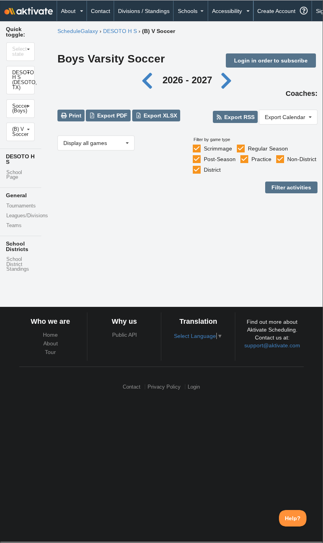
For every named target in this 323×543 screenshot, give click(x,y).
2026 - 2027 (187, 80)
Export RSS (239, 117)
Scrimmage (218, 148)
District (212, 170)
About (50, 343)
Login (194, 386)
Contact (100, 11)
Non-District (301, 159)
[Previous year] (149, 80)
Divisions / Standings (144, 11)
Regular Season (268, 148)
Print (74, 115)
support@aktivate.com (272, 345)
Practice (261, 159)
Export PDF (111, 115)
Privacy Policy (164, 386)
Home (50, 335)
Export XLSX (159, 115)
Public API (124, 335)
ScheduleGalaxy (77, 31)
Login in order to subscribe (271, 60)
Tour (50, 352)
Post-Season (220, 159)
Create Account (276, 11)
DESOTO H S (120, 31)
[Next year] (226, 80)
